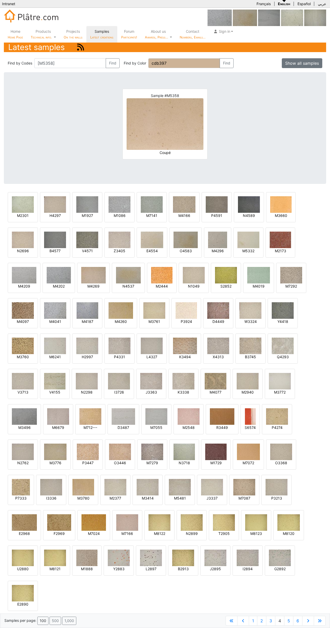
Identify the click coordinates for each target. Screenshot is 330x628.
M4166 (184, 215)
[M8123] (256, 522)
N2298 (87, 392)
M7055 (156, 427)
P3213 (276, 498)
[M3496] (24, 416)
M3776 (55, 463)
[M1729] (216, 451)
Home (15, 34)
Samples (101, 34)
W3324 (250, 321)
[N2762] (23, 451)
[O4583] (245, 17)
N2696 (23, 251)
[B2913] (183, 557)
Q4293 (283, 357)
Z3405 (119, 251)
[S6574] (250, 416)
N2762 (23, 463)
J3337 (212, 498)
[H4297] (55, 204)
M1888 (87, 569)
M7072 (248, 463)
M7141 (151, 215)
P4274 (277, 427)
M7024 (94, 533)
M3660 (281, 215)
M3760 (23, 357)
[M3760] (23, 345)
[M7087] (244, 487)
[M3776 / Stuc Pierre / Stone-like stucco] (55, 451)
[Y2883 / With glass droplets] (119, 557)
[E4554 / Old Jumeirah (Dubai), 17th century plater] (152, 239)
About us (157, 34)
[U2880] (23, 557)
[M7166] (127, 522)
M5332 (248, 251)
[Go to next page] (308, 621)
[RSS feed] (81, 47)
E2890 (22, 604)
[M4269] (93, 275)
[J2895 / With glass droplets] (215, 557)
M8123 (256, 533)
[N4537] (128, 275)
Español (304, 4)
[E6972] (269, 17)
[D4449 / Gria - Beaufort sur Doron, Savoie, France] (218, 310)
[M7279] (152, 451)
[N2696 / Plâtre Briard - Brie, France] (23, 239)
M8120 (288, 533)
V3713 (23, 392)
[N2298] (87, 381)
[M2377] (115, 487)
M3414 (148, 498)
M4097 (23, 321)
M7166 (127, 533)
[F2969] (59, 522)
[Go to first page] (231, 621)
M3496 (24, 427)
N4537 (128, 286)
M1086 (120, 215)
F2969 (59, 533)
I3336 (51, 498)
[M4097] (23, 310)
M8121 (55, 569)
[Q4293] (283, 345)
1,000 (69, 620)
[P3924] (186, 310)
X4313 (218, 357)
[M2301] (23, 204)
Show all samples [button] (302, 63)
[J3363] (151, 381)
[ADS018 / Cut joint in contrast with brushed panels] (315, 17)
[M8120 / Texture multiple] (288, 522)
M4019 (259, 286)
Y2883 (119, 569)
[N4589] (249, 204)
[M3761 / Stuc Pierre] (154, 310)
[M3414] (148, 487)
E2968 (24, 533)
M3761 (154, 321)
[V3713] (23, 381)
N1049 (194, 286)
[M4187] (87, 310)
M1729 (216, 463)
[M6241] (55, 345)
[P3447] (88, 451)
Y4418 (282, 321)
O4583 (186, 251)
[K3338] (183, 381)
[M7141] (152, 204)
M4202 (59, 286)
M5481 (180, 498)
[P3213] (276, 487)
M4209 (24, 286)
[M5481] (180, 487)
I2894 (248, 569)
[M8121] (55, 557)
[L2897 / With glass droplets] (151, 557)
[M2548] (189, 416)
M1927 (87, 215)
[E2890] (23, 593)
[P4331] (119, 345)
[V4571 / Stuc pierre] (87, 239)
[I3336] (51, 487)
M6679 (58, 427)
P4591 (216, 215)
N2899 (192, 533)
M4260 (121, 321)
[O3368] (281, 451)
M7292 (291, 286)
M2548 (189, 427)
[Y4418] (283, 310)
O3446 (120, 463)
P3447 (88, 463)
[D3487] (123, 416)
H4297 (55, 215)
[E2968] (24, 522)
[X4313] (218, 345)
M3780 (83, 498)
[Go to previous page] (243, 621)
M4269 (93, 286)
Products (41, 34)
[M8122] (159, 522)
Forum (129, 34)
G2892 (280, 569)
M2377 (115, 498)
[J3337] (212, 487)
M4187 (87, 321)
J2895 (215, 569)
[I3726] (119, 381)
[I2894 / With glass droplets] (248, 557)
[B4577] (55, 239)
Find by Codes (20, 63)
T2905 (224, 533)
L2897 (151, 569)
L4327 (151, 357)
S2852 (226, 286)
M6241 (55, 357)
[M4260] (121, 310)
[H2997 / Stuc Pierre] (87, 345)
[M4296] (217, 239)
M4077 (215, 392)
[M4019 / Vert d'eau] (258, 275)
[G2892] (280, 557)
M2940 (248, 392)
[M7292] (291, 275)
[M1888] (86, 557)
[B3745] (250, 345)
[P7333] (21, 487)
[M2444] (161, 275)
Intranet (8, 4)
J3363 (151, 392)
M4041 (55, 321)
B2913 (183, 569)
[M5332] (248, 239)
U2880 (23, 569)
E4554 (152, 251)
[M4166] (184, 204)
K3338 (183, 392)
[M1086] (119, 204)
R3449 (222, 427)
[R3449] (222, 416)
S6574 (250, 427)
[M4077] (215, 381)
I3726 (119, 392)
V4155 (54, 392)
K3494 (185, 357)
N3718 (184, 463)
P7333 (21, 498)
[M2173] (280, 239)
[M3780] (83, 487)
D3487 (123, 427)
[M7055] (156, 416)
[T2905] (224, 522)
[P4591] (217, 204)
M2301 (23, 215)
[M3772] (280, 381)
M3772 (280, 392)
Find (112, 63)
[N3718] (184, 451)
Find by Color (135, 63)
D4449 (218, 321)
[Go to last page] (320, 621)
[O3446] (120, 451)
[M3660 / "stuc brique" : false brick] (281, 204)
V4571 (87, 251)
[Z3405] (119, 239)
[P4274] (277, 416)
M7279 (152, 463)
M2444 (162, 286)
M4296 (218, 251)
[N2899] (192, 522)
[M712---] (90, 416)
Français (264, 4)
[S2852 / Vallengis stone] (226, 275)
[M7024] (93, 522)
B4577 (55, 251)
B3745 (250, 357)
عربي (322, 4)
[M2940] (248, 381)
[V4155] (54, 381)
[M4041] (55, 310)
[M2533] (292, 17)
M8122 (159, 533)
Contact (192, 34)
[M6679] (58, 416)
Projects (73, 34)
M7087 (244, 498)
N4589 (249, 215)
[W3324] (250, 310)
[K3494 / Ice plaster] (185, 345)
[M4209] (24, 275)
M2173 (280, 251)
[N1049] (194, 275)
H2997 (87, 357)
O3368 (281, 463)
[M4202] (220, 17)
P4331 (119, 357)
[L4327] (152, 345)
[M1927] (87, 204)
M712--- (90, 427)
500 (55, 620)
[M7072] (248, 451)
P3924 (186, 321)
